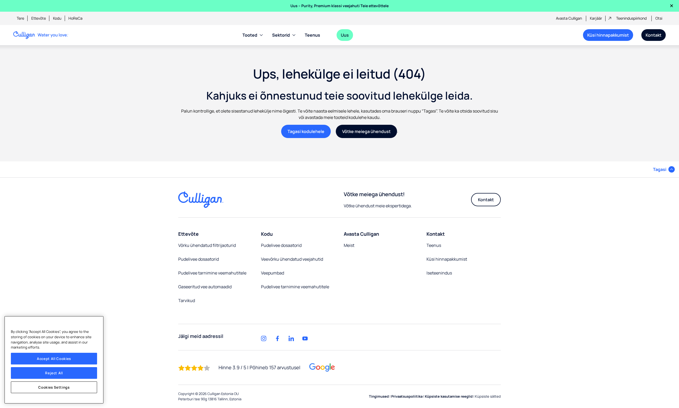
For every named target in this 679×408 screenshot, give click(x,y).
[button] (664, 169)
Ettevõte (38, 18)
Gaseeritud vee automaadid (205, 287)
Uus (345, 35)
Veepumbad (272, 273)
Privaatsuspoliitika (407, 396)
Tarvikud (186, 300)
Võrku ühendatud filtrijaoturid (207, 245)
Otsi (658, 18)
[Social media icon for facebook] (277, 338)
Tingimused (379, 396)
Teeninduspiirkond (631, 18)
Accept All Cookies (54, 358)
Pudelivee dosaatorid (198, 259)
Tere (20, 18)
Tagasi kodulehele (306, 131)
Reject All (54, 373)
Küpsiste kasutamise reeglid (449, 396)
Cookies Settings (54, 387)
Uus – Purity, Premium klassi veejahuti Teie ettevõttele (339, 5)
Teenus (312, 35)
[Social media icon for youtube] (305, 338)
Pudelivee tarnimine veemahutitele (212, 273)
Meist (349, 245)
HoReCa (75, 18)
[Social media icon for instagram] (263, 338)
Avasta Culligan (569, 18)
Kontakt (653, 35)
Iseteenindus (439, 273)
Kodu (57, 18)
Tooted (249, 35)
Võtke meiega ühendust (366, 131)
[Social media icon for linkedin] (291, 338)
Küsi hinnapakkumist (608, 35)
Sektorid (281, 35)
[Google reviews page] (322, 367)
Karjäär (596, 18)
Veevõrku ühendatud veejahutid (292, 259)
